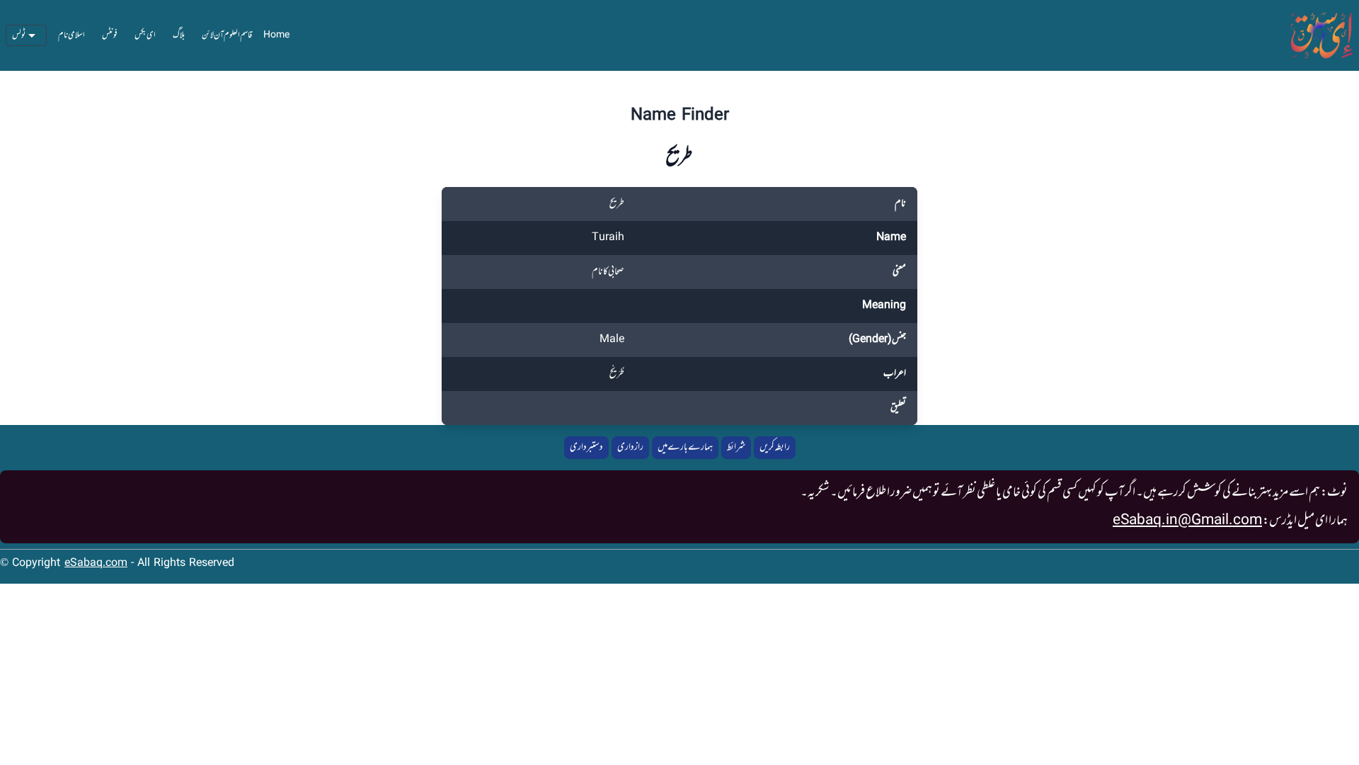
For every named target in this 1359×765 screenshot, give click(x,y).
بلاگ (179, 35)
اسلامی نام (71, 35)
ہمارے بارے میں (685, 447)
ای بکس (145, 35)
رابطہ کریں (774, 447)
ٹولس (19, 35)
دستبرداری (586, 447)
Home (276, 35)
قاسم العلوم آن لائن (227, 35)
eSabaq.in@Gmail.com (1187, 520)
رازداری (630, 447)
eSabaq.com (95, 563)
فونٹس (109, 35)
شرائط (736, 447)
